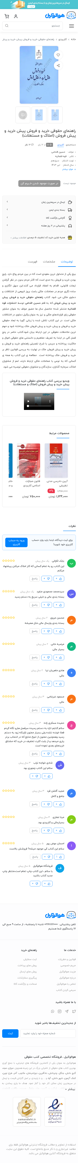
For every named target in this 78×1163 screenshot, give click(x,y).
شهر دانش (57, 1078)
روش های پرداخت (27, 965)
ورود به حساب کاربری (16, 542)
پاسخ (35, 578)
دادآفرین (43, 1073)
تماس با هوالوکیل (66, 984)
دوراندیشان (32, 1073)
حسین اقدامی (58, 152)
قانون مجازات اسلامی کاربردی (31, 483)
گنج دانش (70, 1073)
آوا (49, 1078)
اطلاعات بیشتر (19, 237)
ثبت (10, 1033)
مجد (5, 1068)
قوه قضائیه (60, 156)
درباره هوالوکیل (67, 978)
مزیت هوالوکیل (67, 971)
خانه (73, 39)
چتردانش (53, 1073)
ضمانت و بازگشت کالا (25, 984)
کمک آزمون (70, 1078)
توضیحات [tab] (67, 262)
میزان (11, 1068)
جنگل (61, 1073)
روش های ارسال (28, 971)
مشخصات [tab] (49, 262)
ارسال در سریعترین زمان (53, 202)
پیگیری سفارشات (27, 978)
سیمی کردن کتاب (66, 990)
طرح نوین (7, 1073)
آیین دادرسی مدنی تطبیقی (57, 483)
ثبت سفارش (30, 959)
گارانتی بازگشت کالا (55, 218)
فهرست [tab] (32, 262)
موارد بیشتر (67, 169)
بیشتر (71, 1089)
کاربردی (62, 39)
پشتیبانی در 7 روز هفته (53, 225)
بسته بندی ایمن (57, 210)
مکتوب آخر (19, 1073)
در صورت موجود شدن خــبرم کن (39, 183)
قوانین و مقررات (67, 959)
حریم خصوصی (68, 965)
